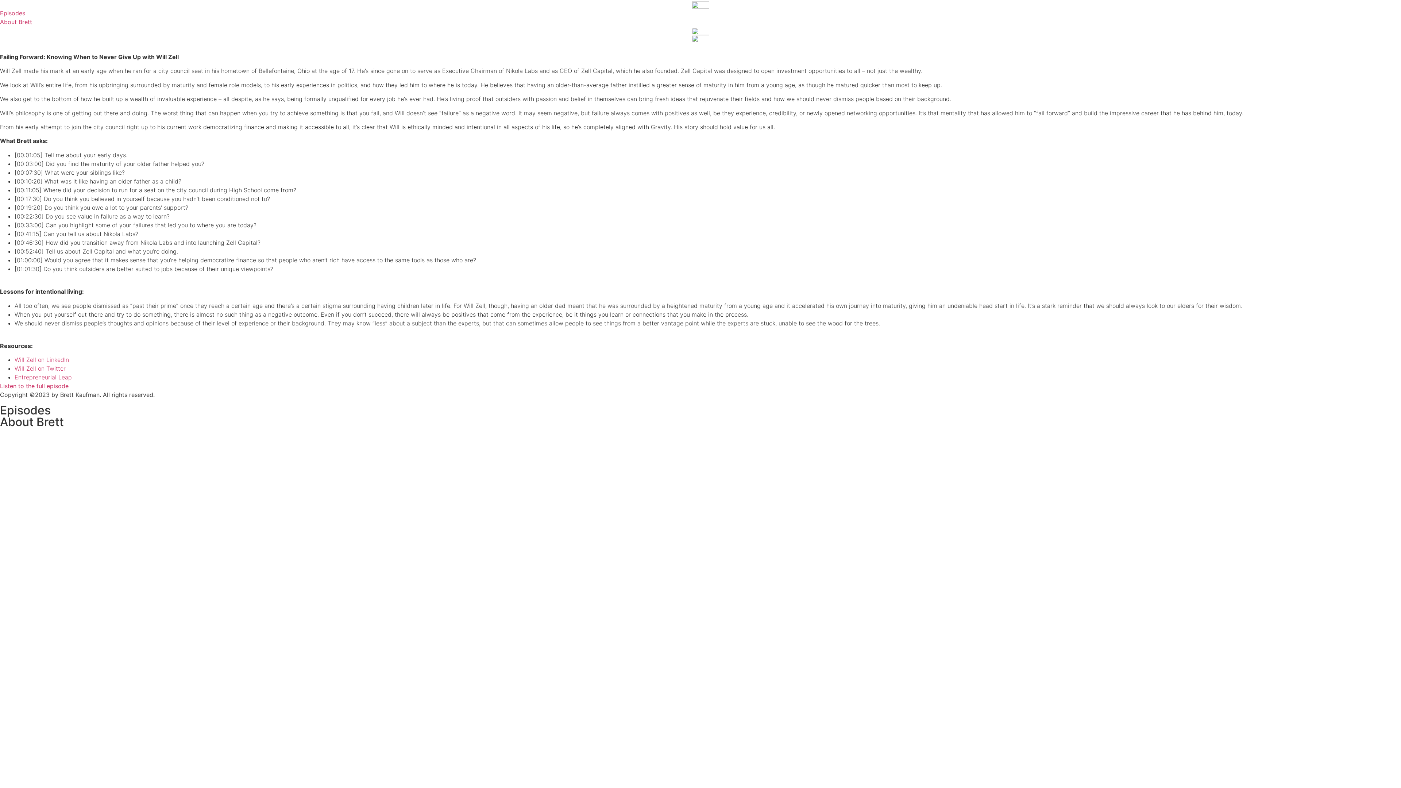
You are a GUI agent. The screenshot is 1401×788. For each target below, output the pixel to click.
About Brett (32, 422)
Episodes (25, 410)
